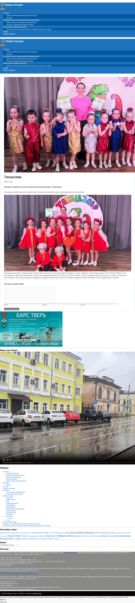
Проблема (126, 536)
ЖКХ (7, 501)
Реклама (6, 482)
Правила (110, 536)
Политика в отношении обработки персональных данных (21, 524)
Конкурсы (6, 490)
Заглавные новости (12, 473)
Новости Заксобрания (13, 477)
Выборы (40, 532)
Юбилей (45, 538)
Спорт (8, 520)
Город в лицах (11, 499)
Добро (108, 532)
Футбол (40, 538)
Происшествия (11, 510)
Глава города (60, 532)
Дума (117, 532)
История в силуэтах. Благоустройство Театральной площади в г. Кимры (28, 29)
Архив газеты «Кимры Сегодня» (14, 27)
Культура (9, 516)
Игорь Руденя (14, 535)
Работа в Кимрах (9, 34)
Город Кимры (76, 532)
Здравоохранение (12, 503)
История (6, 486)
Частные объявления (10, 522)
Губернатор (89, 532)
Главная (66, 532)
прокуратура (56, 538)
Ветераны (35, 532)
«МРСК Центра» (5, 532)
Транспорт (33, 538)
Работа (8, 484)
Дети (104, 533)
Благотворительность (25, 532)
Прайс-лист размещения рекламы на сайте (19, 24)
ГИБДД (46, 532)
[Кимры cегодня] (11, 7)
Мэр (55, 536)
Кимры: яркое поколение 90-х (16, 481)
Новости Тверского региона (15, 475)
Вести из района (11, 479)
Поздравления (11, 507)
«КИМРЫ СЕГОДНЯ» (70, 552)
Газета (53, 532)
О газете (6, 13)
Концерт (42, 536)
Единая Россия (124, 532)
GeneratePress (37, 593)
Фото (11, 518)
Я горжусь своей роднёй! (14, 494)
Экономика (9, 514)
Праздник (117, 536)
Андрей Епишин (15, 532)
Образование (10, 505)
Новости (6, 471)
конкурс (50, 538)
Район (14, 538)
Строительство (11, 512)
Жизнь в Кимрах (8, 496)
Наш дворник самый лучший (15, 492)
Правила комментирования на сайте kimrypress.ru (21, 15)
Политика (9, 497)
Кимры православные (33, 536)
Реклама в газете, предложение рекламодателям (21, 20)
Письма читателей (9, 488)
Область (71, 535)
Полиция (104, 536)
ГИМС (50, 532)
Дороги (113, 532)
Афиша (5, 31)
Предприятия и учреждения (15, 509)
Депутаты (98, 532)
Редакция (9, 17)
